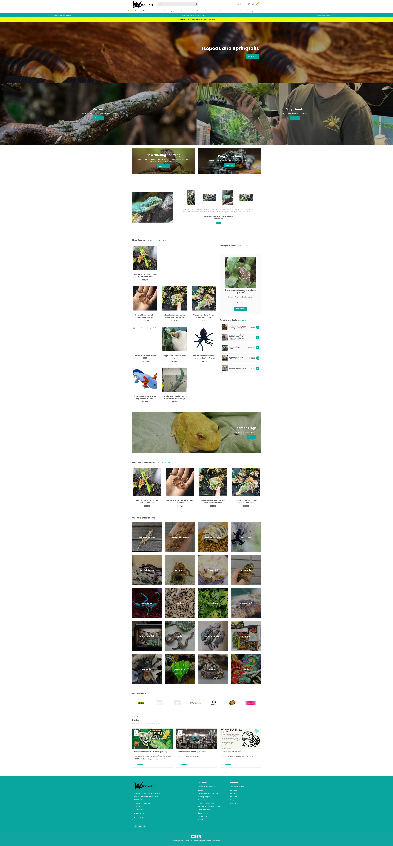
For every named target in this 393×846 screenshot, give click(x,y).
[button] (1, 52)
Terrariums (185, 11)
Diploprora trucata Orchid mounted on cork (145, 275)
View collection (157, 240)
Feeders (167, 589)
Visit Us (200, 790)
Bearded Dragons (171, 523)
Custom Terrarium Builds (206, 800)
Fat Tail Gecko (137, 556)
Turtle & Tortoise (203, 523)
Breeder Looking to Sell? (206, 803)
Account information (237, 787)
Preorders (168, 655)
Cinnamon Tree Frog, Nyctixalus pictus (240, 291)
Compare (233, 800)
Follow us (241, 246)
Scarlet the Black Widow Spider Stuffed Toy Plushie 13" (204, 358)
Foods (163, 11)
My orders (233, 790)
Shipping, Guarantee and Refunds (209, 793)
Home (130, 11)
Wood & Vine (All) (204, 622)
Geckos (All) (235, 589)
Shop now (252, 59)
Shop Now (229, 165)
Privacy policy (202, 816)
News (242, 11)
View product (240, 309)
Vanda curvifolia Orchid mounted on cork (203, 316)
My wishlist (234, 797)
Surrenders (168, 556)
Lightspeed (201, 841)
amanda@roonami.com (144, 818)
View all (295, 118)
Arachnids (135, 655)
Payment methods (204, 810)
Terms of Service (203, 813)
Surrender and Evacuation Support (209, 806)
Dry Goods (173, 11)
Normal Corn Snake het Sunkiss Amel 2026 (145, 316)
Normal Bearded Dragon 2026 (145, 356)
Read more (138, 765)
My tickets (233, 793)
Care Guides (224, 11)
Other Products (210, 11)
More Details (163, 166)
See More (98, 118)
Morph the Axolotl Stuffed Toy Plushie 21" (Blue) (145, 397)
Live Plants (197, 11)
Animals (154, 11)
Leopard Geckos (137, 523)
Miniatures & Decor (142, 11)
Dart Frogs (234, 523)
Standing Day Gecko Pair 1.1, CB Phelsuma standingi (174, 397)
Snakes (167, 622)
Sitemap (200, 820)
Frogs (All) (201, 556)
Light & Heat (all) (137, 622)
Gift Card (235, 11)
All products (234, 803)
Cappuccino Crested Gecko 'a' (174, 356)
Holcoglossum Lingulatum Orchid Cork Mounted (174, 316)
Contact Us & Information (206, 787)
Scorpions (135, 589)
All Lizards (234, 556)
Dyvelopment (216, 841)
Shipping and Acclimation (256, 11)
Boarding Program (204, 797)
